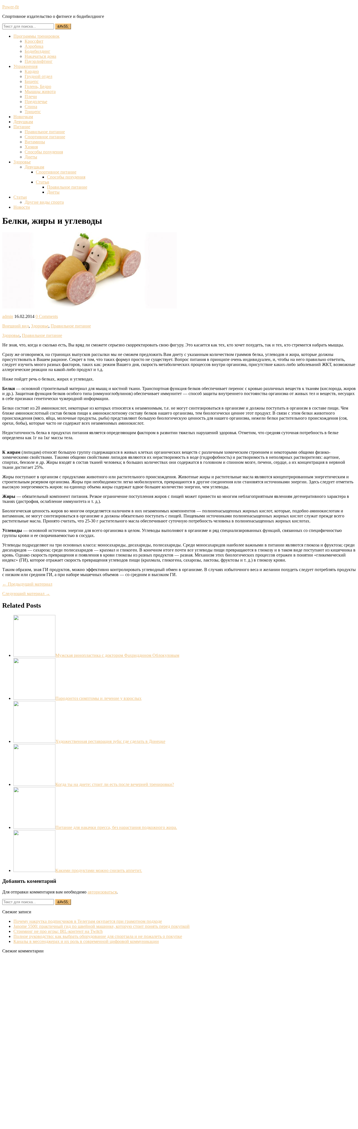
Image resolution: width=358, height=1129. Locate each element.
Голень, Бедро (38, 86)
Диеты (31, 157)
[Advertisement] (44, 1042)
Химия (31, 146)
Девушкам (23, 121)
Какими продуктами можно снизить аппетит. (98, 870)
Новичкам (23, 116)
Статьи (42, 182)
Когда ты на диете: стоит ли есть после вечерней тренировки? (114, 784)
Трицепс (33, 111)
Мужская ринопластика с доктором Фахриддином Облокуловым (117, 655)
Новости (21, 207)
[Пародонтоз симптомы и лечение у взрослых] (34, 698)
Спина (31, 106)
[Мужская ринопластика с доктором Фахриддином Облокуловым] (34, 655)
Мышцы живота (40, 91)
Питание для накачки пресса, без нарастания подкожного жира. (116, 827)
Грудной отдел (38, 76)
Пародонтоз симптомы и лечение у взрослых (98, 698)
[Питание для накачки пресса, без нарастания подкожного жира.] (34, 827)
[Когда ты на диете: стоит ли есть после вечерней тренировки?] (34, 784)
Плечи (31, 96)
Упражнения (25, 66)
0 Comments (47, 316)
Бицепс (32, 81)
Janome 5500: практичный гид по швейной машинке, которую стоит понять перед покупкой (101, 926)
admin (7, 316)
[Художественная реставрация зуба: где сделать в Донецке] (34, 741)
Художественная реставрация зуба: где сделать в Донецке (110, 741)
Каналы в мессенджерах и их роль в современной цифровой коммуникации (86, 941)
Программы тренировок (36, 36)
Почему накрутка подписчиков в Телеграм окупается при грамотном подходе (87, 921)
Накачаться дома (40, 56)
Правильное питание (45, 131)
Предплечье (36, 101)
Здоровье (22, 162)
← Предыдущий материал (27, 584)
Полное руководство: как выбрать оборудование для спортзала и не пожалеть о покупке (97, 936)
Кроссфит (34, 41)
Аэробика (34, 46)
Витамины (35, 141)
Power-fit (10, 6)
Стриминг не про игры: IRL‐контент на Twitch (58, 931)
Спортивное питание (45, 136)
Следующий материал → (26, 593)
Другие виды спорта (44, 202)
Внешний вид (15, 326)
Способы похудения (44, 151)
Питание (21, 126)
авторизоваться (102, 892)
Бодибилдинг (37, 51)
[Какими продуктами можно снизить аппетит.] (34, 870)
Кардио (32, 71)
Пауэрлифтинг (39, 61)
